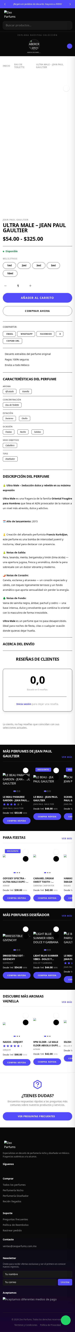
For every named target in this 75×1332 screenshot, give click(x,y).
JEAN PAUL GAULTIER (16, 219)
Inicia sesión (24, 704)
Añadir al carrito (37, 298)
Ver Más (67, 757)
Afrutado (9, 391)
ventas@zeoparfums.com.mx (19, 1246)
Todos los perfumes (14, 1184)
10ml (10, 273)
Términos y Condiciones (25, 1325)
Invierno (9, 418)
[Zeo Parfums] (13, 14)
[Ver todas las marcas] (69, 46)
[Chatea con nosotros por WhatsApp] (66, 1320)
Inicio (6, 66)
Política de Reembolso (15, 1225)
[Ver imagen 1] (15, 791)
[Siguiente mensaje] (70, 4)
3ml (38, 265)
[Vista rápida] (25, 777)
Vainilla (25, 391)
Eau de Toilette (19, 66)
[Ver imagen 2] (17, 791)
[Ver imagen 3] (19, 791)
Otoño (25, 418)
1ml (9, 265)
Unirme (65, 1282)
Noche (23, 431)
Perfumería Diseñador (16, 1195)
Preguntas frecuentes (15, 1219)
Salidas (37, 431)
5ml (53, 265)
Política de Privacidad (50, 1325)
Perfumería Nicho (13, 1190)
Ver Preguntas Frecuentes (36, 1116)
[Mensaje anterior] (5, 4)
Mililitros (10, 258)
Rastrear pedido (12, 1230)
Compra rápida (16, 820)
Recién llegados (12, 1201)
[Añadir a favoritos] (66, 88)
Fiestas (8, 431)
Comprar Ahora (37, 311)
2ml (24, 265)
